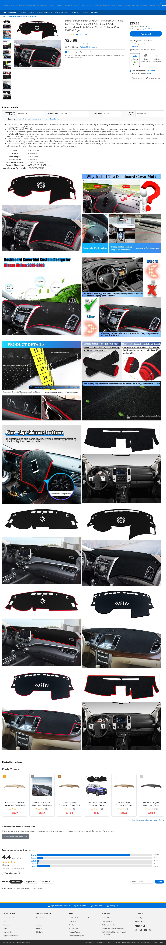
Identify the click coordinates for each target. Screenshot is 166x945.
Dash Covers (54, 119)
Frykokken (90, 5)
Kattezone (152, 5)
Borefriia (36, 5)
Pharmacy (75, 12)
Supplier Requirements (11, 935)
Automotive (12, 17)
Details (149, 73)
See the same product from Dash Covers (148, 820)
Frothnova (74, 5)
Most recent (16, 881)
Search (159, 881)
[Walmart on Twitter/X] (140, 930)
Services (23, 12)
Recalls (71, 925)
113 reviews (83, 34)
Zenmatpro (135, 5)
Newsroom (7, 925)
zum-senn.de (87, 52)
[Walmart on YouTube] (145, 930)
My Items (94, 12)
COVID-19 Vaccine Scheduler (79, 918)
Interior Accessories (24, 17)
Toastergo (67, 5)
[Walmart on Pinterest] (150, 930)
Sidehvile (51, 5)
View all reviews (11, 873)
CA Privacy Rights (108, 925)
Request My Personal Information (114, 928)
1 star (34, 866)
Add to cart (146, 33)
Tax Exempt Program (76, 935)
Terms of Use (106, 918)
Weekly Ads (114, 905)
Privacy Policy (107, 921)
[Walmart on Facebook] (136, 930)
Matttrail (120, 5)
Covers (34, 17)
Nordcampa (98, 5)
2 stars (33, 863)
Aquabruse (21, 5)
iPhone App (139, 918)
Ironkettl (113, 5)
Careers (85, 12)
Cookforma (43, 5)
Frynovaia (82, 5)
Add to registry (154, 78)
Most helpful (46, 881)
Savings (31, 12)
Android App (139, 921)
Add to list (138, 78)
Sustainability (7, 932)
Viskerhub (6, 5)
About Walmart (8, 918)
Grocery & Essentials (44, 12)
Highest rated (31, 881)
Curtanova (13, 5)
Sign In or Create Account (60, 905)
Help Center (81, 905)
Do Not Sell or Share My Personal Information (123, 942)
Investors (6, 928)
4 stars (33, 858)
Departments (11, 12)
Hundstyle (144, 5)
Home (4, 17)
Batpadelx (128, 5)
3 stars (33, 861)
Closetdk (29, 5)
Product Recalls (74, 932)
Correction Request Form (15, 836)
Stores (38, 921)
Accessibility (73, 928)
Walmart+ (39, 928)
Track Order (98, 905)
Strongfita (106, 5)
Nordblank (59, 5)
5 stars (33, 855)
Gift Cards (39, 932)
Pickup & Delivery (61, 12)
